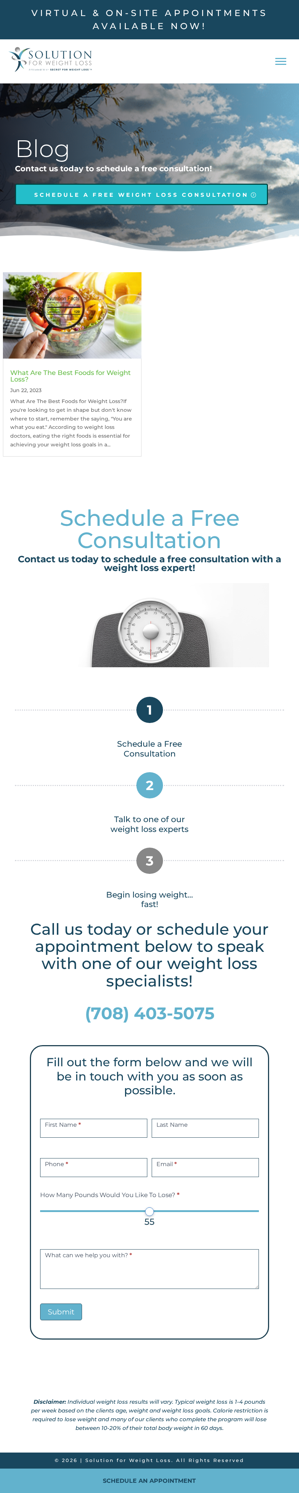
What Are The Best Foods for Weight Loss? (70, 376)
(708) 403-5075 (149, 1013)
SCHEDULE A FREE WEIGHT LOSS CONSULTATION (141, 194)
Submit (61, 1312)
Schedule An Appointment (149, 1480)
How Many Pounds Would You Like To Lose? (109, 1195)
